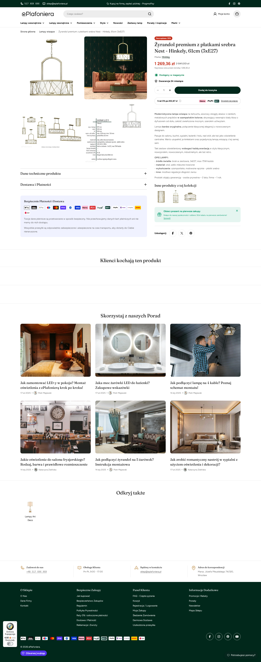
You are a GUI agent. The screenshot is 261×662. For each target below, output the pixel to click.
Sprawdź (167, 218)
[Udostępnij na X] (181, 233)
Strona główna (27, 31)
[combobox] (108, 14)
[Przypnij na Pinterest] (191, 233)
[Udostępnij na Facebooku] (172, 233)
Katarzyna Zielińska (47, 469)
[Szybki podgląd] (163, 196)
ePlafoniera (34, 647)
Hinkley (166, 57)
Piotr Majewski (45, 393)
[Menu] (15, 623)
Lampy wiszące (47, 31)
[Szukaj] (149, 14)
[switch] (10, 644)
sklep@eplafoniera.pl (150, 571)
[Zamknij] (237, 211)
